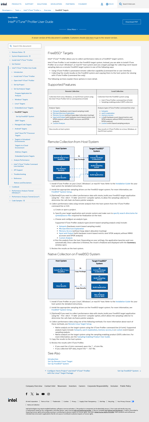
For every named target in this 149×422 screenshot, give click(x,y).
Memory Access (59, 115)
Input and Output (59, 117)
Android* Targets (21, 129)
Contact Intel (50, 386)
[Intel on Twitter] (32, 394)
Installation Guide (123, 184)
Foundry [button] (82, 4)
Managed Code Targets (23, 125)
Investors (72, 386)
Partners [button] (70, 4)
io (102, 117)
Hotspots (56, 111)
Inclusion (114, 386)
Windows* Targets (21, 100)
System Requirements (20, 56)
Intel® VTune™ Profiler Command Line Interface (26, 165)
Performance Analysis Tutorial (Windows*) (23, 192)
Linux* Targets (20, 104)
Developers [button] (56, 4)
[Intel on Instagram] (49, 394)
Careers (82, 386)
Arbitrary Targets (21, 152)
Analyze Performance (21, 160)
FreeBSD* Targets (21, 112)
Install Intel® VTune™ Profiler (22, 60)
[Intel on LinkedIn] (37, 394)
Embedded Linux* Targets (24, 108)
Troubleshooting (20, 174)
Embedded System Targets (25, 156)
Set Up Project (19, 85)
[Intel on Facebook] (27, 394)
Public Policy (125, 386)
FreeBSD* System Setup (62, 192)
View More (71, 29)
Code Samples (17, 201)
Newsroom (62, 386)
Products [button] (16, 4)
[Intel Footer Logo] (12, 400)
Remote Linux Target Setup (79, 324)
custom (104, 123)
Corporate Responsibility (98, 386)
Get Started (16, 64)
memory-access (107, 115)
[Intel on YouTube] (43, 394)
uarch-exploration (108, 113)
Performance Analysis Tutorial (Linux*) (25, 197)
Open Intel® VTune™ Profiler (24, 81)
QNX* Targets (20, 121)
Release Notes (17, 52)
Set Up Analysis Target (22, 89)
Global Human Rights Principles (104, 412)
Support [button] (29, 4)
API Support (18, 170)
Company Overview (34, 386)
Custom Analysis (59, 123)
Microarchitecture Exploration (63, 113)
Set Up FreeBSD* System (25, 116)
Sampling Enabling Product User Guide (93, 337)
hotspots (105, 111)
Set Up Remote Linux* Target (60, 361)
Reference (18, 178)
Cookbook (15, 187)
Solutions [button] (42, 4)
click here (90, 38)
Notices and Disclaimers (23, 183)
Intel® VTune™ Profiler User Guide (24, 68)
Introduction (18, 72)
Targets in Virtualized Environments (22, 140)
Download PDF (132, 22)
